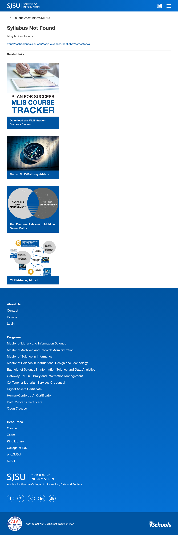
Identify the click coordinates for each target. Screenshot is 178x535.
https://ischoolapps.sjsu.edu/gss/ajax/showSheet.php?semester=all (49, 43)
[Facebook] (10, 498)
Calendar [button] (159, 5)
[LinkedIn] (41, 498)
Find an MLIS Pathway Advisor (29, 174)
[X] (20, 498)
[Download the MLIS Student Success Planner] (33, 90)
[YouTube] (52, 498)
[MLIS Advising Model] (33, 258)
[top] (9, 300)
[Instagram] (31, 498)
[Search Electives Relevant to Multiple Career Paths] (33, 203)
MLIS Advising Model (24, 280)
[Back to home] (89, 476)
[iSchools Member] (160, 524)
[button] (168, 5)
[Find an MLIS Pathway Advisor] (33, 153)
